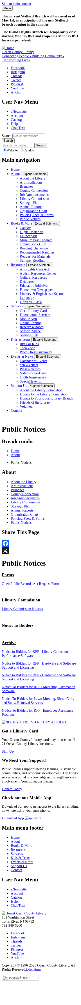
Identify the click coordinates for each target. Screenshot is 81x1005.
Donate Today (12, 789)
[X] (40, 550)
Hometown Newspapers (37, 290)
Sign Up (8, 751)
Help (14, 124)
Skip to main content (16, 4)
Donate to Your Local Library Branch (46, 398)
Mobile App (28, 319)
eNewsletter (19, 111)
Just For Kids (29, 344)
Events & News (22, 356)
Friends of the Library (35, 402)
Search (6, 136)
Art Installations (31, 182)
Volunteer (27, 406)
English (24, 977)
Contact (16, 410)
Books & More (21, 223)
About (15, 174)
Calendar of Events (33, 361)
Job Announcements (34, 194)
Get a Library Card (33, 311)
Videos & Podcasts (33, 373)
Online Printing (31, 323)
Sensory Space (30, 331)
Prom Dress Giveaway (36, 352)
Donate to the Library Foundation (44, 394)
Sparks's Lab (29, 335)
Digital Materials (31, 232)
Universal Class (31, 302)
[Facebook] (40, 543)
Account (17, 115)
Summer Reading (32, 260)
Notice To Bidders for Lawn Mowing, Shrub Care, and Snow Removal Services (38, 701)
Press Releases (30, 369)
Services (17, 306)
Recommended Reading (37, 252)
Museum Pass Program (36, 240)
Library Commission (34, 199)
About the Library (32, 178)
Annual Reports (31, 207)
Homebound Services (35, 315)
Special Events (30, 381)
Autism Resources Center (38, 273)
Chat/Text (18, 128)
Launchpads (28, 236)
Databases (27, 281)
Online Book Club (33, 244)
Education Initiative (33, 285)
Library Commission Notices (22, 609)
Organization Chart (33, 211)
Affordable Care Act (34, 269)
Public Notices (30, 219)
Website (13, 150)
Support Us (19, 386)
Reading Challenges (34, 248)
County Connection (34, 190)
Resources (18, 265)
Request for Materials (35, 256)
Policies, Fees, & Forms (37, 215)
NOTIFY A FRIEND (52, 722)
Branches (26, 186)
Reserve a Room (31, 327)
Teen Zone (27, 348)
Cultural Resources (33, 277)
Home (15, 169)
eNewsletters (29, 365)
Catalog (16, 120)
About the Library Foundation (41, 390)
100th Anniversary (33, 377)
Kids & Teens (20, 339)
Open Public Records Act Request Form (30, 584)
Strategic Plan (29, 203)
